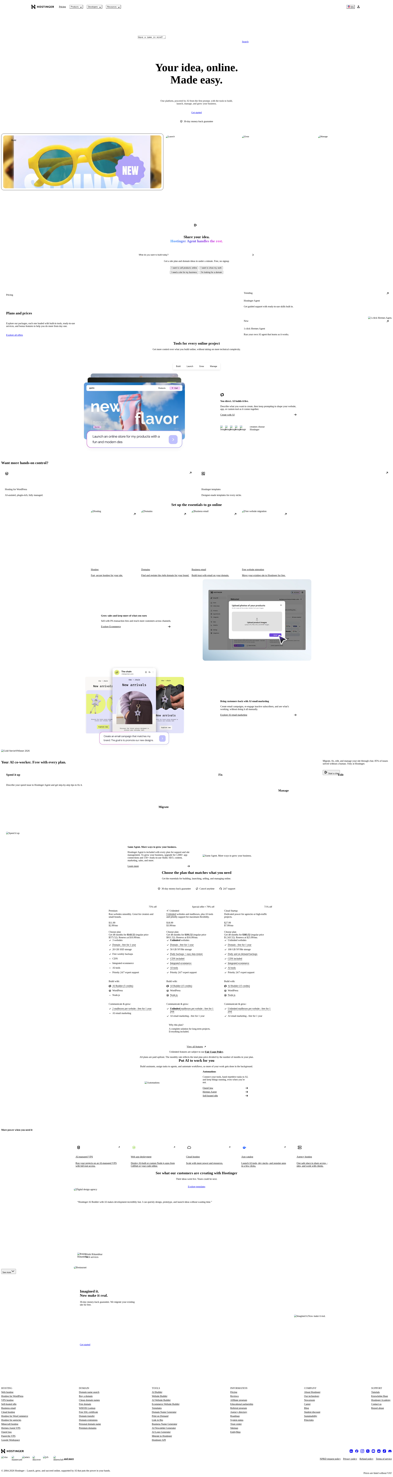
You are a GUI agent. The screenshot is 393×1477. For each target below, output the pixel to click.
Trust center (236, 1424)
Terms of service (384, 1459)
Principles (309, 1420)
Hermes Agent (210, 1092)
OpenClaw (208, 1088)
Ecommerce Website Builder (165, 1404)
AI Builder (157, 1392)
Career (307, 1404)
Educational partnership (241, 1404)
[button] (184, 267)
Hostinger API (159, 1440)
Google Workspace (10, 1440)
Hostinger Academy (381, 1400)
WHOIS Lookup (87, 1408)
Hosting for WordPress (12, 1396)
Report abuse (377, 1408)
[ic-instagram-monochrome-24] (362, 1451)
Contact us (376, 1404)
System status (236, 1420)
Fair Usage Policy (214, 1052)
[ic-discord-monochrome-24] (390, 1451)
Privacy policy (350, 1459)
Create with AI (227, 414)
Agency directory (238, 1412)
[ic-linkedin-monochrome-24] (351, 1451)
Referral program (238, 1408)
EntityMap (235, 1432)
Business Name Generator (164, 1424)
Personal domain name (90, 1424)
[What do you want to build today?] (253, 255)
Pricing (62, 6)
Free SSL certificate (88, 1412)
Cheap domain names (89, 1400)
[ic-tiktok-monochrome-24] (384, 1451)
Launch (190, 366)
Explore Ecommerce (111, 626)
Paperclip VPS (8, 1436)
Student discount (312, 1412)
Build (178, 366)
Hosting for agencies (11, 1420)
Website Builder (159, 1396)
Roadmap (235, 1416)
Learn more (133, 866)
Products (75, 7)
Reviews (234, 1396)
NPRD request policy (330, 1459)
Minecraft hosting (9, 1424)
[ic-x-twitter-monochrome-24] (368, 1451)
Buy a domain (86, 1396)
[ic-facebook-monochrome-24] (357, 1451)
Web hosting (7, 1392)
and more (69, 1459)
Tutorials (375, 1392)
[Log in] (358, 7)
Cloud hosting (8, 1412)
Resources (112, 7)
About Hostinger (312, 1392)
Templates (157, 1408)
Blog (306, 1408)
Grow (201, 366)
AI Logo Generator (161, 1432)
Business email (8, 1408)
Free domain (85, 1404)
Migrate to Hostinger (162, 1436)
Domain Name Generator (164, 1412)
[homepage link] (42, 6)
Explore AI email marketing (233, 715)
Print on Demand (160, 1416)
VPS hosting (7, 1400)
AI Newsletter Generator (164, 1428)
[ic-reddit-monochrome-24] (379, 1451)
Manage (213, 366)
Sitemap (234, 1428)
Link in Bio (157, 1420)
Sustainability (310, 1416)
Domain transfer (87, 1416)
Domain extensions (88, 1420)
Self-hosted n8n (210, 1095)
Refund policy (366, 1459)
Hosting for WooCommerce (14, 1416)
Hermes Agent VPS (10, 1428)
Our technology (311, 1396)
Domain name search (89, 1392)
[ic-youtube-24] (373, 1451)
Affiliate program (238, 1400)
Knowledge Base (379, 1396)
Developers (93, 7)
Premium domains (87, 1428)
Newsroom (309, 1400)
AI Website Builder (161, 1400)
